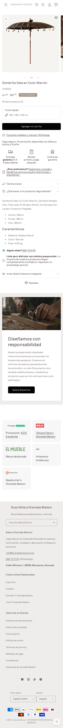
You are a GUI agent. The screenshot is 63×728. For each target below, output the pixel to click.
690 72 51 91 (29, 250)
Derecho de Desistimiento (19, 620)
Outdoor (10, 588)
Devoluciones (12, 634)
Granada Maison (19, 720)
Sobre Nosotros (21, 390)
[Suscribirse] (54, 522)
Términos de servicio (16, 647)
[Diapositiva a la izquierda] (25, 77)
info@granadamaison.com (20, 553)
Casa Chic (11, 582)
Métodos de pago (14, 654)
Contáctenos (12, 660)
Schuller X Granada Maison (19, 595)
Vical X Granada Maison (17, 602)
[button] (6, 4)
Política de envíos (14, 640)
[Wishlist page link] (36, 4)
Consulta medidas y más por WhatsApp (28, 135)
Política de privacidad (16, 627)
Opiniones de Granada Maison (21, 667)
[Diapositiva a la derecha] (38, 77)
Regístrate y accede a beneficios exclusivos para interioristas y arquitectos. (29, 172)
